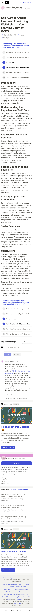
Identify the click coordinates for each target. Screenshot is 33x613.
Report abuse (23, 398)
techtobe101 (11, 35)
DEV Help (23, 586)
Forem (9, 599)
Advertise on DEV (9, 589)
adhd (4, 35)
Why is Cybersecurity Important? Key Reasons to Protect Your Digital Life (13, 520)
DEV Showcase (10, 592)
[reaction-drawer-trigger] (4, 610)
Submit (7, 354)
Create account (26, 2)
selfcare (21, 35)
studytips (5, 38)
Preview (17, 354)
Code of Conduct (11, 398)
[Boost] (25, 610)
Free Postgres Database (11, 594)
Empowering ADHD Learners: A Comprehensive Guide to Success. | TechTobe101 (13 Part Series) (16, 46)
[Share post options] (30, 610)
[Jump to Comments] (11, 610)
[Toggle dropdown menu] (30, 360)
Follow (16, 463)
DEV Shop (22, 594)
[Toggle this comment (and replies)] (2, 364)
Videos (27, 584)
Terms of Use (27, 597)
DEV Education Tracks (12, 586)
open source (18, 599)
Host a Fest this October (13, 551)
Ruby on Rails (17, 603)
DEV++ (21, 584)
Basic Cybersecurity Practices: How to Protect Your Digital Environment (14, 497)
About (18, 592)
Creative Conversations (14, 7)
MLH (28, 594)
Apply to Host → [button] (8, 447)
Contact (23, 592)
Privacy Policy (18, 597)
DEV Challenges (12, 584)
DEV (9, 601)
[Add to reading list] (19, 610)
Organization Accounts (21, 589)
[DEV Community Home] (7, 2)
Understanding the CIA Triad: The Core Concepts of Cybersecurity (14, 509)
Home (5, 584)
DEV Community (7, 578)
